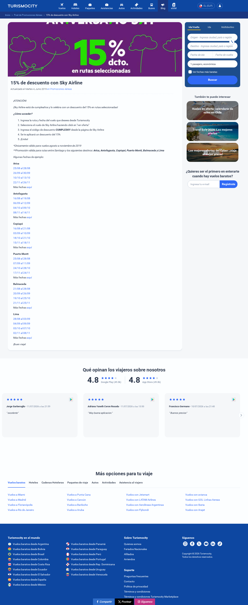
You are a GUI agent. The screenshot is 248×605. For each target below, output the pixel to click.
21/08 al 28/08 (21, 288)
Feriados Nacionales (135, 549)
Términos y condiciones (137, 591)
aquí (29, 187)
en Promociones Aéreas (59, 89)
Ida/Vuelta (194, 27)
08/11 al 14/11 (21, 212)
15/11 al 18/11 (21, 242)
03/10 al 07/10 (21, 328)
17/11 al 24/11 (21, 272)
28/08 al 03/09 (21, 318)
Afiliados (129, 554)
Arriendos (129, 559)
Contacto (129, 581)
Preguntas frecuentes (136, 576)
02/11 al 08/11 (21, 333)
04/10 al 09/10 (21, 207)
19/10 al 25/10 (21, 298)
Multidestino (227, 27)
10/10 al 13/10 (21, 177)
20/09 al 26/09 (21, 293)
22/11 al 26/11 (21, 182)
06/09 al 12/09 (21, 203)
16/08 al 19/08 (21, 198)
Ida (209, 27)
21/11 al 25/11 (21, 302)
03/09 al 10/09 (21, 233)
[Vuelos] (22, 6)
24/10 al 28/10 (21, 268)
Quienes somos (132, 544)
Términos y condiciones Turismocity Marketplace (151, 596)
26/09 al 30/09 (21, 172)
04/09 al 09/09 (21, 323)
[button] (220, 6)
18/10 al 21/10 (21, 237)
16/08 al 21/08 (21, 228)
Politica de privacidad (136, 586)
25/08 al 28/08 (21, 168)
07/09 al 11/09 (21, 263)
